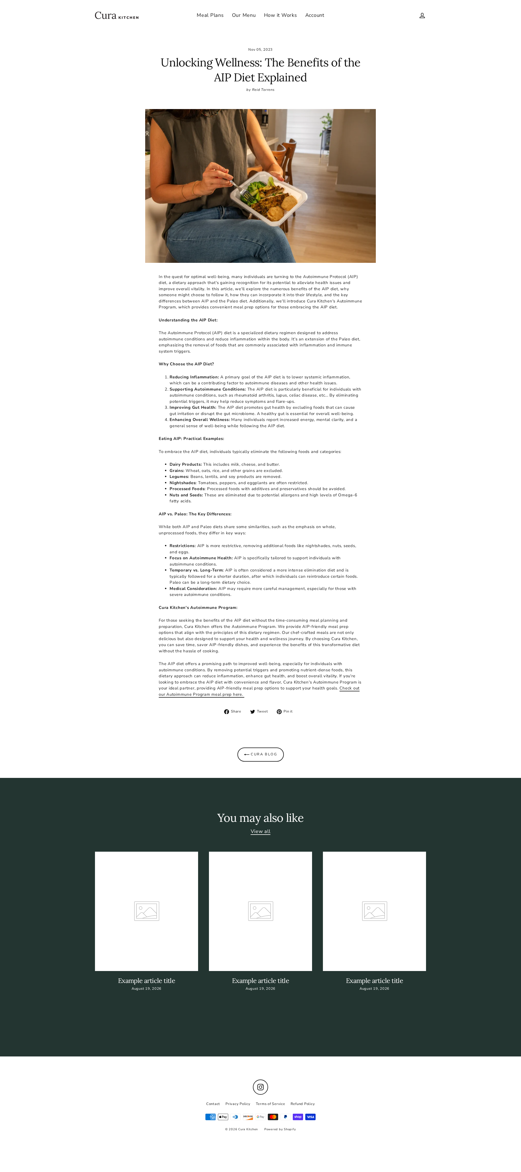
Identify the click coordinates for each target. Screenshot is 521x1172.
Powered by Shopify (280, 1129)
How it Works (280, 15)
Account (314, 15)
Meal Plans (210, 15)
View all (261, 831)
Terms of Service (270, 1103)
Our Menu (244, 15)
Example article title (146, 980)
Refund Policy (303, 1103)
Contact (213, 1103)
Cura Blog (263, 754)
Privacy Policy (237, 1103)
